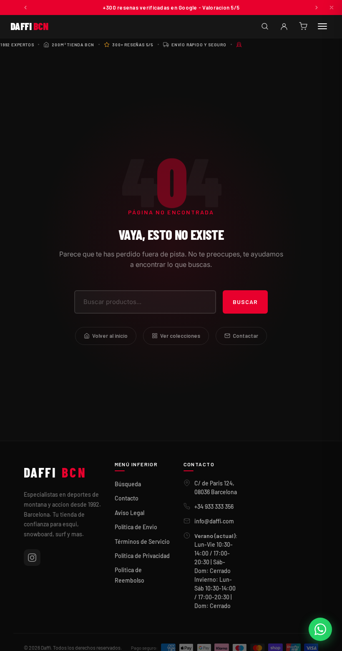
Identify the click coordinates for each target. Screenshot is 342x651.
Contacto (126, 498)
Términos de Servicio (142, 541)
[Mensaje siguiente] (316, 7)
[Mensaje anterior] (25, 7)
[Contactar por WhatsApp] (320, 629)
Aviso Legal (129, 512)
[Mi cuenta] (284, 26)
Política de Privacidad (142, 555)
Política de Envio (136, 526)
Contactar (245, 335)
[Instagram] (32, 557)
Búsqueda (128, 484)
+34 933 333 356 (214, 506)
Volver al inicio (110, 335)
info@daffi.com (214, 521)
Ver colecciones (180, 335)
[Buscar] (265, 26)
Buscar (245, 301)
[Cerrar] (331, 7)
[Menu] (322, 26)
